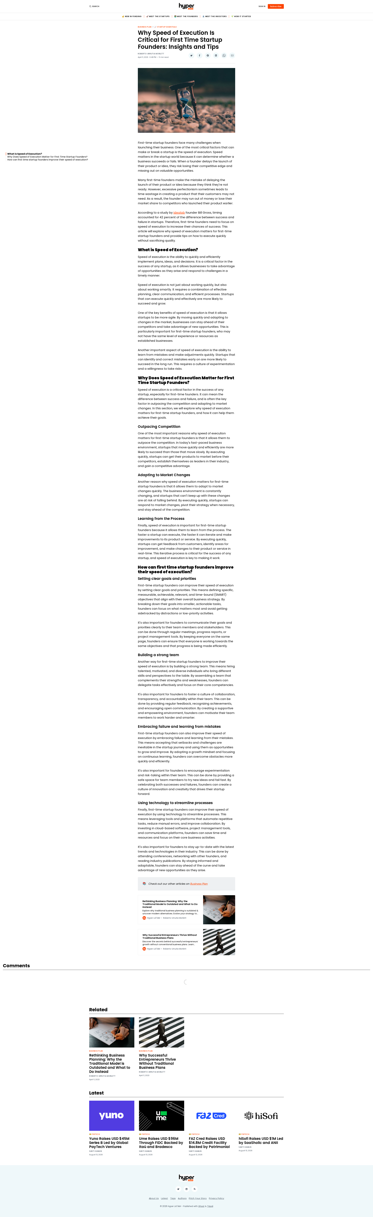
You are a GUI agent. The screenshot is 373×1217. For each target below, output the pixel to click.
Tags (173, 1198)
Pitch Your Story (198, 1198)
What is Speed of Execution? (24, 154)
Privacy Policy (216, 1198)
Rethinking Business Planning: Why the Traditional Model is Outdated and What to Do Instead (109, 1063)
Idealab (179, 213)
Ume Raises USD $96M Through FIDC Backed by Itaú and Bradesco (161, 1142)
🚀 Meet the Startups (158, 16)
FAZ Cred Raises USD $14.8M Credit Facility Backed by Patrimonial (209, 1142)
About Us (154, 1198)
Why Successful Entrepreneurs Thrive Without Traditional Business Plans (157, 1061)
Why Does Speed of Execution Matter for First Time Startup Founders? (47, 156)
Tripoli (210, 1206)
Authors (182, 1198)
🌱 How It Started (241, 16)
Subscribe (275, 6)
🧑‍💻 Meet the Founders (186, 16)
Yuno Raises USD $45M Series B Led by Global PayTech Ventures (109, 1142)
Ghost (201, 1206)
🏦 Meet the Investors (214, 16)
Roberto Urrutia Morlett (151, 54)
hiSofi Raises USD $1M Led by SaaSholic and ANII (261, 1140)
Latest (164, 1198)
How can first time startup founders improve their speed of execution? (47, 159)
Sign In (262, 6)
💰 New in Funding (131, 16)
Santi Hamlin (95, 1151)
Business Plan (145, 27)
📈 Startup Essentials (165, 27)
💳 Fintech (94, 1134)
